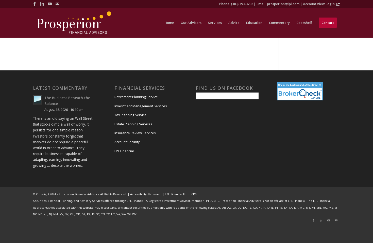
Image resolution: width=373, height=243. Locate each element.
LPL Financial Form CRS (180, 194)
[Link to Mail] (57, 4)
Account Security (127, 142)
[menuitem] (169, 23)
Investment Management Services (140, 106)
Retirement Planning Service (136, 97)
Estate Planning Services (133, 124)
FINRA (208, 201)
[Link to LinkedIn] (42, 4)
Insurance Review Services (135, 133)
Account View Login (319, 4)
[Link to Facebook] (34, 4)
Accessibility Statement (146, 194)
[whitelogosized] (74, 23)
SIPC (216, 201)
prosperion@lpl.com (283, 4)
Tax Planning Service (130, 115)
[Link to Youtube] (50, 4)
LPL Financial (124, 151)
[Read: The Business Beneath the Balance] (37, 99)
